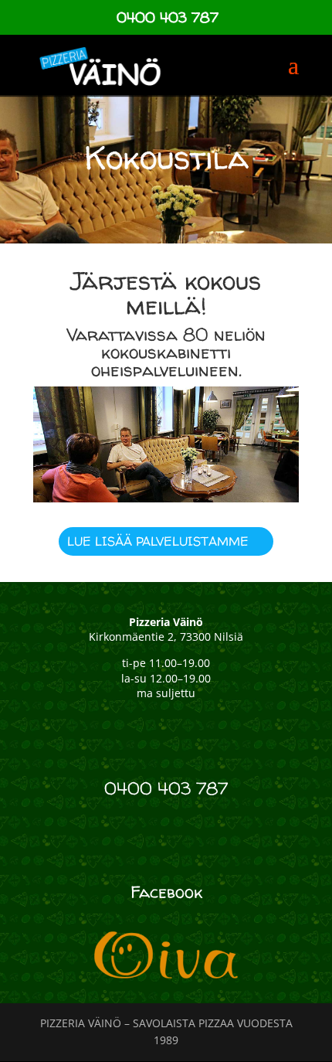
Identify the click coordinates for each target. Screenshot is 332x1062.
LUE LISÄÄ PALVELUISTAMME (158, 541)
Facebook (166, 892)
